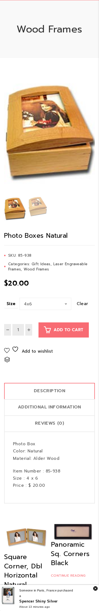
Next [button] (93, 134)
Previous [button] (6, 134)
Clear (82, 304)
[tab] (49, 391)
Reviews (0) (49, 423)
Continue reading (68, 575)
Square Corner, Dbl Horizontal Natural (23, 571)
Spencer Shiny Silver (38, 601)
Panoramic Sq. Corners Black (70, 554)
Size (11, 304)
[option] (49, 133)
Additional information (49, 407)
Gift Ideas (41, 264)
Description (49, 391)
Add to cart (68, 330)
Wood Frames (36, 269)
